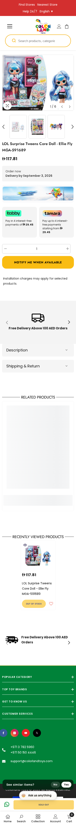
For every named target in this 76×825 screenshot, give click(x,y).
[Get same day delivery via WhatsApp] (38, 194)
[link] (38, 322)
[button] (62, 106)
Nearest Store (47, 5)
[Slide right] (69, 322)
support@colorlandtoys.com (32, 761)
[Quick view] (25, 545)
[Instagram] (15, 733)
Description (17, 350)
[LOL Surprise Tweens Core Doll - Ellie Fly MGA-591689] (38, 555)
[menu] (9, 26)
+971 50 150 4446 (23, 752)
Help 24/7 (30, 11)
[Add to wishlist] (51, 604)
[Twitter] (37, 733)
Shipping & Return (23, 366)
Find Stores (27, 5)
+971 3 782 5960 (22, 747)
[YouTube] (26, 733)
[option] (38, 83)
